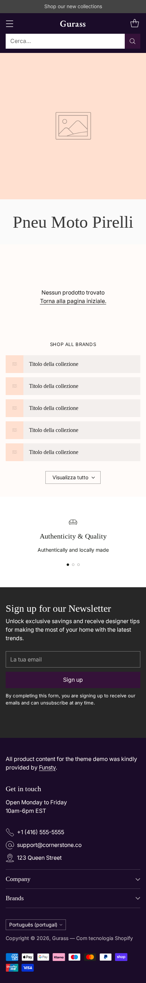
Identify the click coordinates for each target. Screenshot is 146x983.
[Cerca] (132, 41)
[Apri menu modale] (9, 23)
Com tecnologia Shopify (104, 938)
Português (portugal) (33, 925)
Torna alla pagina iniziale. (73, 301)
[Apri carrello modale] (134, 23)
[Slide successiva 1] (68, 564)
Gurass (60, 938)
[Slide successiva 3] (78, 564)
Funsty (47, 767)
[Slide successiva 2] (73, 564)
